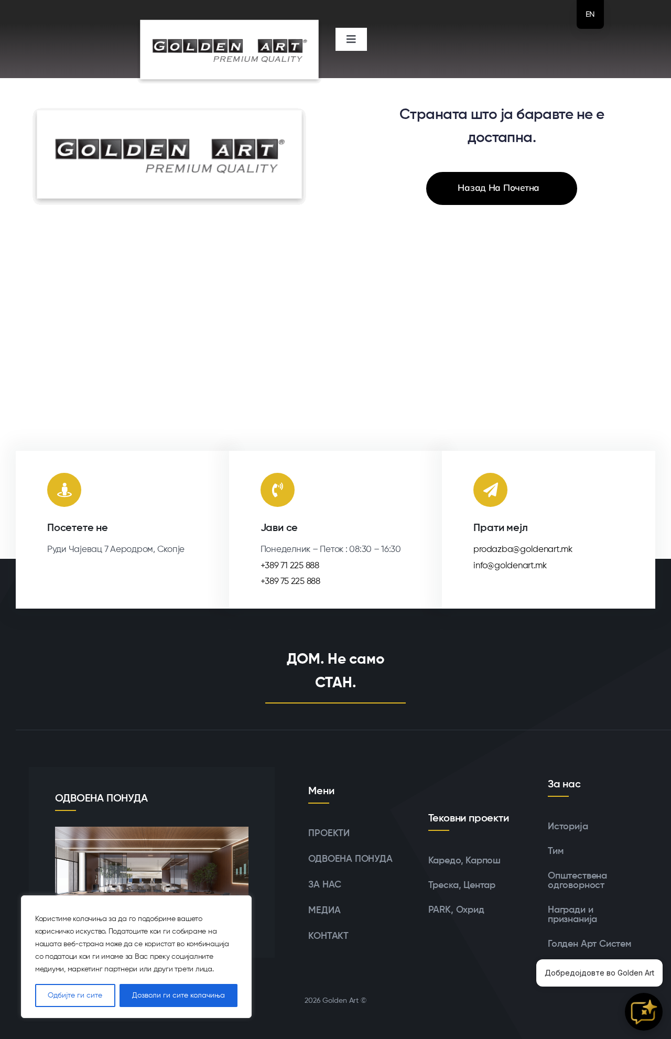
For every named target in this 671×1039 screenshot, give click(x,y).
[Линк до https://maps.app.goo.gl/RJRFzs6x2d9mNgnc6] (64, 490)
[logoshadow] (229, 9)
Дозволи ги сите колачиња (178, 995)
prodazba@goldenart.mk (522, 549)
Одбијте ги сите (75, 995)
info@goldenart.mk (510, 565)
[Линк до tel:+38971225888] (278, 490)
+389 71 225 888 (290, 565)
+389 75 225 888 (290, 581)
